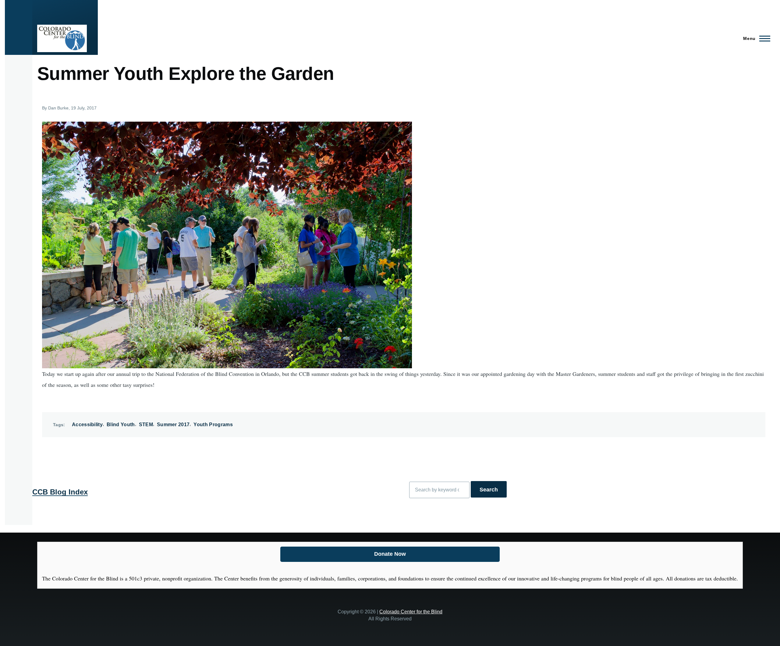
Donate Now (390, 554)
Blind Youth (121, 424)
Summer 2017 (173, 424)
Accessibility (87, 424)
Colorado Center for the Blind (410, 611)
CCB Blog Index (60, 492)
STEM (146, 424)
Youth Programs (212, 424)
